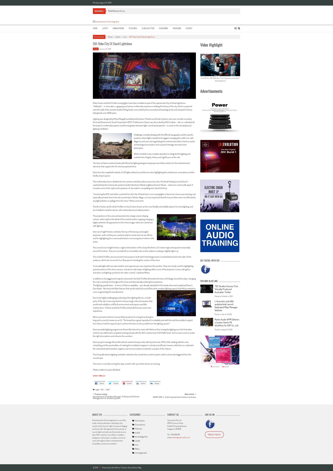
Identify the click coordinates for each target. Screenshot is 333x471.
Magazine (177, 28)
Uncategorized (141, 453)
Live (124, 37)
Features (133, 28)
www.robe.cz (99, 375)
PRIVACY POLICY (214, 434)
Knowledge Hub (141, 436)
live (102, 389)
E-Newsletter (148, 28)
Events (189, 28)
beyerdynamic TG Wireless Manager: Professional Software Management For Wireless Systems (116, 398)
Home (95, 28)
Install (137, 432)
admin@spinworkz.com (181, 437)
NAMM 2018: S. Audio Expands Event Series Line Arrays (174, 397)
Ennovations (118, 28)
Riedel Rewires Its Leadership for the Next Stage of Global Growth (133, 11)
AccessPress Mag (134, 467)
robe (107, 389)
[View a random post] (235, 28)
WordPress (116, 467)
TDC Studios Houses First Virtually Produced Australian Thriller (226, 289)
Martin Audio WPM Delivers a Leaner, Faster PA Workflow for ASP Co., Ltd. (227, 322)
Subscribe (163, 28)
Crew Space (140, 420)
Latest (105, 28)
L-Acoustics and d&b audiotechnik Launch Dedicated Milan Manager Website (226, 306)
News (137, 448)
